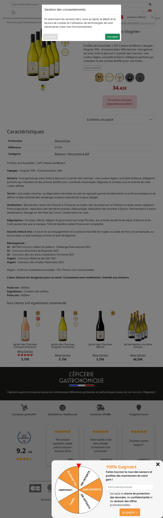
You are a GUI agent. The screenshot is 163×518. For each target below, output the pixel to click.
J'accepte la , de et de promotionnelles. (131, 499)
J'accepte (112, 36)
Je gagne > (129, 512)
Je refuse (50, 36)
